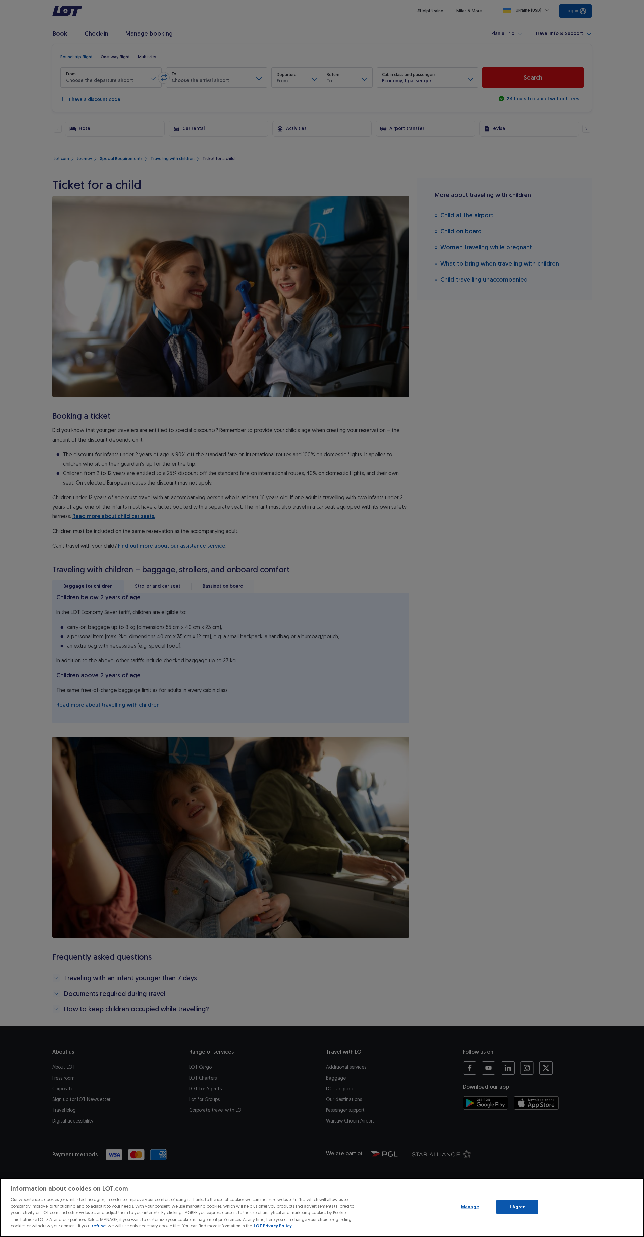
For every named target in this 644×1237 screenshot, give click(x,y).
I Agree (517, 1206)
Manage (470, 1206)
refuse (99, 1225)
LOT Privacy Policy (273, 1225)
